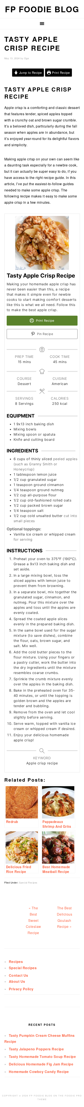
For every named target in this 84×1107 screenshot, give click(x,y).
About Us (17, 981)
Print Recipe (60, 72)
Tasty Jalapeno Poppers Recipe (36, 1048)
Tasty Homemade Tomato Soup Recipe (42, 1056)
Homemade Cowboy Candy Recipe (39, 1071)
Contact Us (18, 975)
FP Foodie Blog (42, 9)
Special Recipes (28, 882)
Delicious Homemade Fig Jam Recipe (41, 1064)
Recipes (16, 961)
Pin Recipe (44, 334)
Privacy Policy (21, 988)
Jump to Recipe (30, 72)
